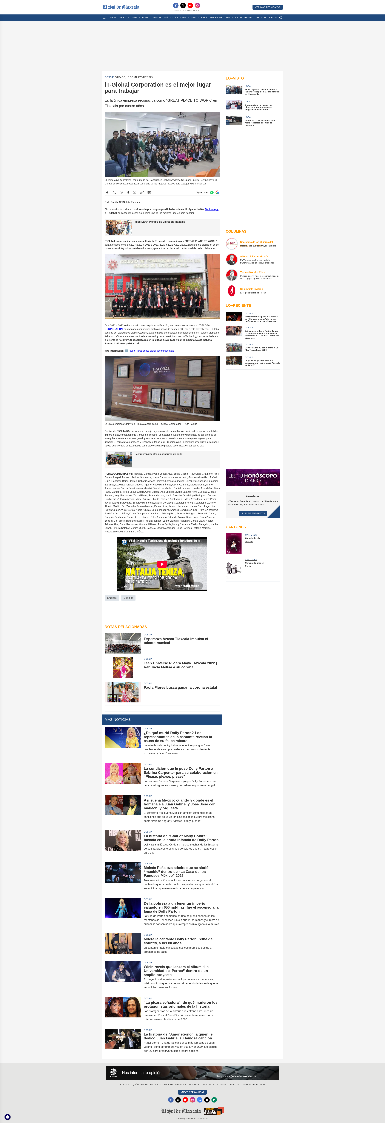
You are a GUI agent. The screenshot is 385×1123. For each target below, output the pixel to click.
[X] (183, 5)
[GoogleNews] (199, 1100)
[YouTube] (190, 5)
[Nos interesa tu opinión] (192, 1073)
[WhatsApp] (121, 192)
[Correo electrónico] (134, 192)
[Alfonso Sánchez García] (232, 259)
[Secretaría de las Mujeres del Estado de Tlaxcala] (232, 244)
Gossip (192, 18)
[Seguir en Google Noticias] (217, 192)
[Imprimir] (149, 192)
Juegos (273, 18)
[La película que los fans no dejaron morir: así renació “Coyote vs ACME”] (234, 361)
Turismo (248, 18)
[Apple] (207, 1100)
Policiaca (124, 18)
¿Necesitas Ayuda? (192, 1092)
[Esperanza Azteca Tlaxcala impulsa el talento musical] (123, 643)
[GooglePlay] (214, 1100)
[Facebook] (176, 5)
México (136, 18)
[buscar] (281, 18)
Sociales (128, 598)
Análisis (168, 18)
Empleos (112, 598)
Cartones (180, 18)
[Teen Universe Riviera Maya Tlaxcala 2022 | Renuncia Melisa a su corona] (123, 667)
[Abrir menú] (104, 18)
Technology (212, 209)
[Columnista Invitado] (232, 291)
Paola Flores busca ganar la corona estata (151, 350)
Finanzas (156, 18)
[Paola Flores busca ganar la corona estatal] (123, 692)
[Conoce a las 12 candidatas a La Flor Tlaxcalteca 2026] (234, 347)
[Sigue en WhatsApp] (211, 192)
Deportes (261, 18)
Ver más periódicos (267, 7)
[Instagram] (197, 5)
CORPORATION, (114, 329)
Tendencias (216, 18)
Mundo (145, 18)
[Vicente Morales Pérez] (232, 275)
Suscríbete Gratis (253, 513)
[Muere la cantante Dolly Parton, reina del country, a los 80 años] (123, 945)
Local (113, 18)
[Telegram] (128, 192)
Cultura (203, 18)
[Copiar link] (142, 192)
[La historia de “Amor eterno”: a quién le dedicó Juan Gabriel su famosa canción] (123, 1043)
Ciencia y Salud (233, 18)
